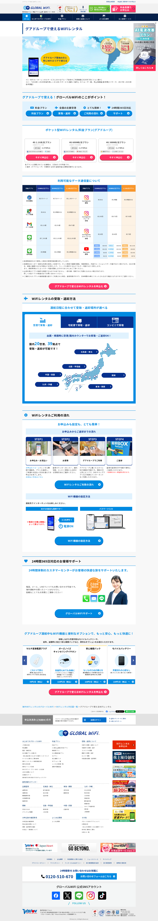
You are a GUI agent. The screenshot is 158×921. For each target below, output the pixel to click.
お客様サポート (26, 775)
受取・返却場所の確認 (28, 827)
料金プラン (37, 113)
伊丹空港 (66, 790)
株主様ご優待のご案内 (88, 829)
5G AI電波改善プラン (58, 753)
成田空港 (24, 790)
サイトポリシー (55, 863)
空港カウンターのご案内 (118, 718)
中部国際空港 (26, 798)
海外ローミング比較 (28, 766)
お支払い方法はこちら (34, 477)
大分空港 (86, 795)
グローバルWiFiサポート (79, 613)
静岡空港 (66, 793)
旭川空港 (45, 793)
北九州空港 (87, 790)
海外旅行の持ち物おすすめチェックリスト (34, 777)
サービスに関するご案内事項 (30, 758)
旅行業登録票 (107, 863)
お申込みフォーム (32, 468)
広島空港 (66, 809)
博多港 (86, 809)
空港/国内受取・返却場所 (89, 758)
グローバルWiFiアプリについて (91, 821)
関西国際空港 (26, 795)
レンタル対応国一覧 (58, 764)
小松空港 (45, 812)
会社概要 (60, 859)
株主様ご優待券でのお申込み (127, 2)
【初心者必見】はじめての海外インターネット (35, 756)
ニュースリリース (92, 859)
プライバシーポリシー (39, 863)
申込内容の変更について (29, 824)
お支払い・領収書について (30, 829)
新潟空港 (45, 809)
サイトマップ (107, 859)
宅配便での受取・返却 (88, 748)
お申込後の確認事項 (28, 821)
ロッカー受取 (85, 756)
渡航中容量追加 (56, 766)
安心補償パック (56, 758)
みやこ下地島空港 (89, 806)
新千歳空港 (46, 790)
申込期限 (24, 748)
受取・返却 (64, 113)
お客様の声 (85, 824)
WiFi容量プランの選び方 (29, 753)
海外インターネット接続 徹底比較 (32, 761)
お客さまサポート (116, 721)
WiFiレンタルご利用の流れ (79, 484)
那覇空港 (86, 804)
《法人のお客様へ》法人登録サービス (92, 827)
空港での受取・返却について (90, 745)
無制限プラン (56, 750)
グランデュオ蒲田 (27, 812)
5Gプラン (54, 756)
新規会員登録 (110, 2)
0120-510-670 (59, 876)
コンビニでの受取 (87, 750)
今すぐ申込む (42, 157)
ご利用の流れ (91, 113)
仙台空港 (45, 795)
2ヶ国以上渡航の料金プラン (60, 748)
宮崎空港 (86, 798)
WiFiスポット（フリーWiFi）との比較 (33, 769)
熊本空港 (86, 793)
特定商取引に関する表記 (75, 859)
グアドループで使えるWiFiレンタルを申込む (79, 286)
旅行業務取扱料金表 (92, 863)
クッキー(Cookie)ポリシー (73, 863)
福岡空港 (24, 801)
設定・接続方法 (26, 750)
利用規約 (49, 859)
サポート (118, 113)
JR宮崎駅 (87, 812)
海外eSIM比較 (26, 764)
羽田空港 (24, 793)
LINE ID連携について (28, 772)
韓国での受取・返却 (87, 753)
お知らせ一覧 (85, 832)
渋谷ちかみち (26, 809)
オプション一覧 (56, 761)
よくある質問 (56, 821)
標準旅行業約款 (121, 863)
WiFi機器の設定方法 (79, 540)
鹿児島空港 (87, 801)
